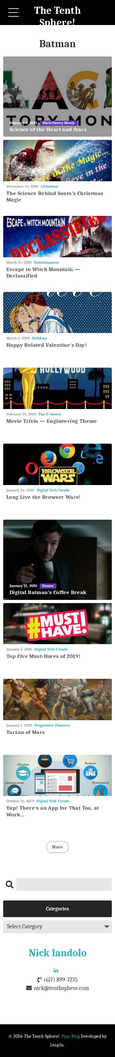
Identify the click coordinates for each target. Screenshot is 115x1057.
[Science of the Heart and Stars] (57, 96)
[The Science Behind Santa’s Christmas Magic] (57, 160)
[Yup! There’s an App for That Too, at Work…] (57, 775)
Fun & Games (50, 414)
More (57, 847)
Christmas (49, 186)
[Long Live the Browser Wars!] (57, 464)
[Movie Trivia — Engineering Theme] (57, 388)
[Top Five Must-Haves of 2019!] (57, 623)
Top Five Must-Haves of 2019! (43, 656)
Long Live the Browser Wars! (43, 497)
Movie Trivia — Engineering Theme (51, 421)
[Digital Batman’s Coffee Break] (57, 560)
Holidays (39, 338)
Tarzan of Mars (25, 732)
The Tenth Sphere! (57, 16)
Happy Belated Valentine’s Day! (46, 345)
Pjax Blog (71, 1036)
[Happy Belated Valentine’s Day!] (57, 312)
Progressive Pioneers (52, 725)
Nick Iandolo (58, 953)
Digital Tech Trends (53, 490)
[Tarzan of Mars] (57, 699)
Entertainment (46, 262)
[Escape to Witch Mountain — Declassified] (57, 236)
